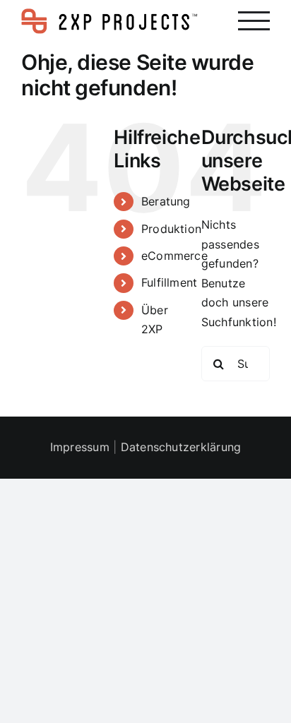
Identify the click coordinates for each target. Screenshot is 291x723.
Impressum (79, 447)
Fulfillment (169, 282)
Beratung (166, 201)
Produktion (171, 229)
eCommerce (174, 256)
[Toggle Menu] (254, 20)
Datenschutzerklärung (181, 447)
